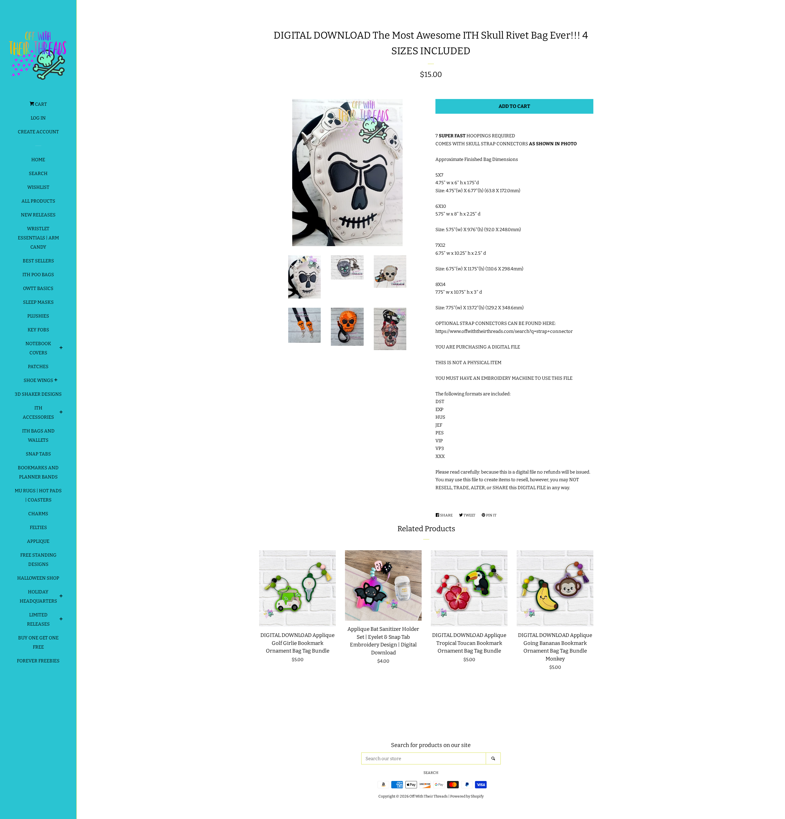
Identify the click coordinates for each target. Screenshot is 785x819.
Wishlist (38, 187)
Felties (38, 527)
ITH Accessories (38, 412)
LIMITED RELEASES (38, 619)
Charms (38, 513)
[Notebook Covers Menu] (61, 348)
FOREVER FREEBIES (38, 661)
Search (38, 173)
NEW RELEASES (38, 215)
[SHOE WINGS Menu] (56, 381)
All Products (38, 201)
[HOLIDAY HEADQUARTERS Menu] (61, 597)
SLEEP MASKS (38, 302)
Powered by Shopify (467, 796)
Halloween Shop (38, 578)
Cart (40, 104)
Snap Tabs (38, 454)
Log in (38, 118)
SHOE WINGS (38, 380)
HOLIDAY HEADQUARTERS (38, 596)
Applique (38, 541)
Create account (38, 132)
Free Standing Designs (38, 559)
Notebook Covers (38, 348)
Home (38, 159)
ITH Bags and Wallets (38, 435)
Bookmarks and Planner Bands (38, 472)
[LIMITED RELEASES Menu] (61, 620)
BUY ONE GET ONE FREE (38, 642)
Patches (38, 366)
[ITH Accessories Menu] (61, 413)
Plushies (38, 316)
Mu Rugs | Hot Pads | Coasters (38, 495)
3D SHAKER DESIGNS (38, 394)
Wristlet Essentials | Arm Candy (38, 238)
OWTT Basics (38, 288)
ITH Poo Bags (38, 274)
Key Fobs (38, 330)
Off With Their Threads (428, 796)
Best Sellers (38, 261)
